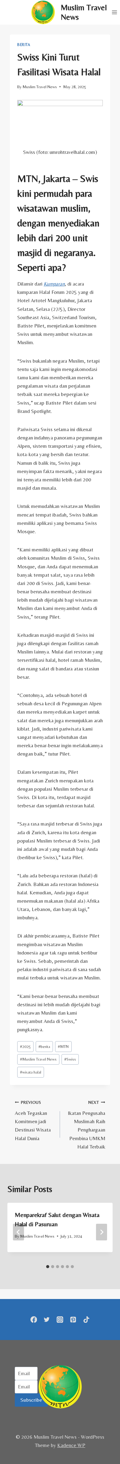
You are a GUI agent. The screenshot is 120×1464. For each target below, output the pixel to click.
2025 (25, 1046)
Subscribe (31, 1399)
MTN (63, 1046)
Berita (23, 45)
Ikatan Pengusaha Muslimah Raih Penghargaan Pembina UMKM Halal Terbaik (86, 1124)
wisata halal (30, 1072)
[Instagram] (60, 1319)
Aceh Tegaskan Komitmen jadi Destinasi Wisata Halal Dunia (33, 1120)
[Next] (101, 1232)
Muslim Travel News (39, 86)
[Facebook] (33, 1319)
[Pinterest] (73, 1319)
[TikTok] (86, 1319)
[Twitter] (47, 1319)
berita (44, 1046)
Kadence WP (71, 1445)
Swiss (70, 1059)
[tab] (47, 1266)
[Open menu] (114, 12)
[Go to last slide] (18, 1232)
